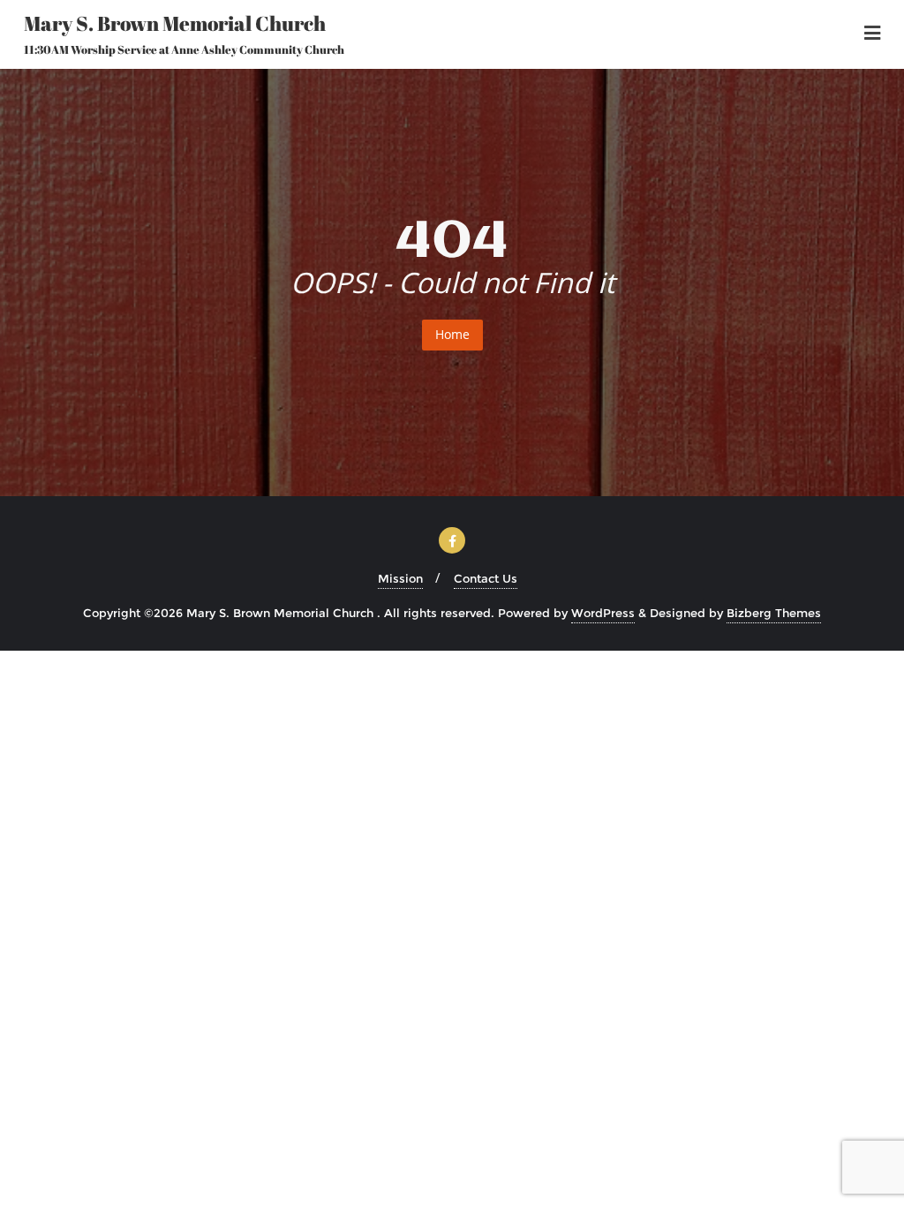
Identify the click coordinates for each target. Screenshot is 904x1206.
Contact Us (485, 578)
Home (452, 334)
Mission (400, 578)
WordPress (603, 613)
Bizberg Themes (774, 613)
